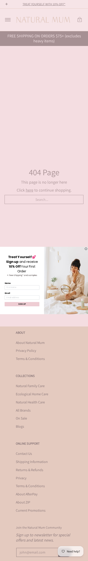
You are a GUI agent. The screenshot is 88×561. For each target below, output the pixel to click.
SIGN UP (22, 304)
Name (8, 283)
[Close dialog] (86, 249)
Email (7, 293)
